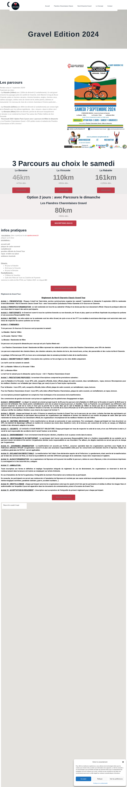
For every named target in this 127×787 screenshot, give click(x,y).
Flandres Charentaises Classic (63, 6)
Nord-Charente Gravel (84, 6)
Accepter (83, 779)
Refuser (99, 779)
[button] (123, 762)
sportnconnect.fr (32, 235)
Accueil (47, 6)
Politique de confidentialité (100, 783)
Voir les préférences (116, 779)
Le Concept (99, 6)
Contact (109, 6)
